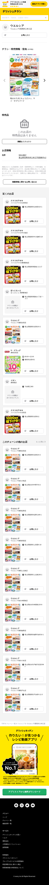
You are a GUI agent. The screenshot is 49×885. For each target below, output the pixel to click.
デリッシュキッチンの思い (12, 835)
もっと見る (40, 442)
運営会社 (6, 841)
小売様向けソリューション (12, 844)
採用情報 (6, 847)
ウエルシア (21, 723)
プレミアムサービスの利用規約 (13, 861)
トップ (5, 817)
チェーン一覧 (10, 723)
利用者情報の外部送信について (13, 868)
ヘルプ (5, 838)
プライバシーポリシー (10, 858)
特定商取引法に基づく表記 (12, 864)
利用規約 (6, 855)
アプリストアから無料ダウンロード (24, 792)
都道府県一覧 (7, 823)
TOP (3, 723)
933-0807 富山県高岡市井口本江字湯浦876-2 (32, 156)
